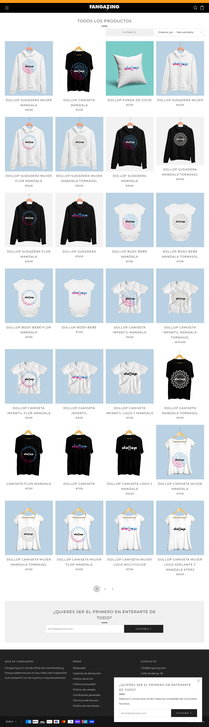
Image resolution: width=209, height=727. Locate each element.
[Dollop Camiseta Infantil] (79, 376)
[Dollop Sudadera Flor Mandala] (29, 220)
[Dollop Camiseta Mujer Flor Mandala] (79, 528)
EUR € (9, 721)
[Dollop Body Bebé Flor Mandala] (29, 295)
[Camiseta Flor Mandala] (29, 452)
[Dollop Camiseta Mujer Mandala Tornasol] (29, 528)
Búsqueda (79, 667)
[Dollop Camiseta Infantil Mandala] (130, 295)
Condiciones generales (86, 695)
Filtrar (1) (129, 32)
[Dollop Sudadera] (79, 220)
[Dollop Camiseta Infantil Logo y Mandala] (130, 376)
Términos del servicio (85, 700)
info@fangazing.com (153, 667)
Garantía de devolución (87, 673)
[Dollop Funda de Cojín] (130, 68)
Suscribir (142, 629)
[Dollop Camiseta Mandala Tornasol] (180, 376)
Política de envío (83, 678)
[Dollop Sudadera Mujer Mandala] (29, 68)
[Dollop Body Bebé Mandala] (130, 220)
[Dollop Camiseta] (79, 452)
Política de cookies (84, 689)
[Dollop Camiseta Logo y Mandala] (130, 452)
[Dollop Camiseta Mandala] (79, 68)
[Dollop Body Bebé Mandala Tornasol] (180, 220)
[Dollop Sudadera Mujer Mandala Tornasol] (79, 144)
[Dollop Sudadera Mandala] (130, 144)
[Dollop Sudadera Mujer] (180, 68)
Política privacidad (84, 684)
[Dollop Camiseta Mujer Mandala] (180, 452)
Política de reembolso (86, 705)
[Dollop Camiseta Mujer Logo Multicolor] (130, 528)
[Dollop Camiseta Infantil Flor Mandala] (29, 376)
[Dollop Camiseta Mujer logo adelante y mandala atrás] (180, 528)
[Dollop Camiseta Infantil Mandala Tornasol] (180, 295)
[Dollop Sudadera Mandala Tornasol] (180, 141)
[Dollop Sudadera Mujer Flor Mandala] (29, 144)
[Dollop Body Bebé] (79, 295)
